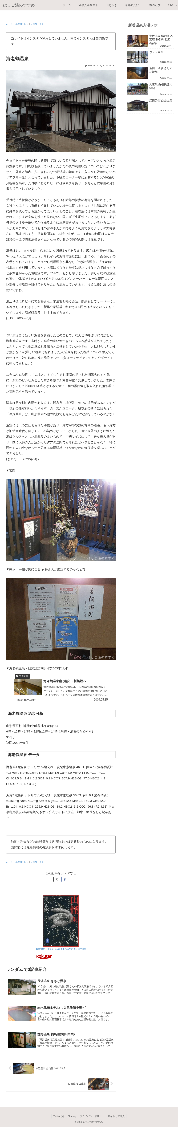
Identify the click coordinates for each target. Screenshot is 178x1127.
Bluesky (72, 1116)
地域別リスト (21, 24)
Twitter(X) (58, 1116)
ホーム (9, 24)
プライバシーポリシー (92, 1116)
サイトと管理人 (116, 1116)
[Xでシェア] (56, 879)
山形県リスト (37, 24)
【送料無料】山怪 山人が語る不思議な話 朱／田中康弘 (60, 949)
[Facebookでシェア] (64, 879)
